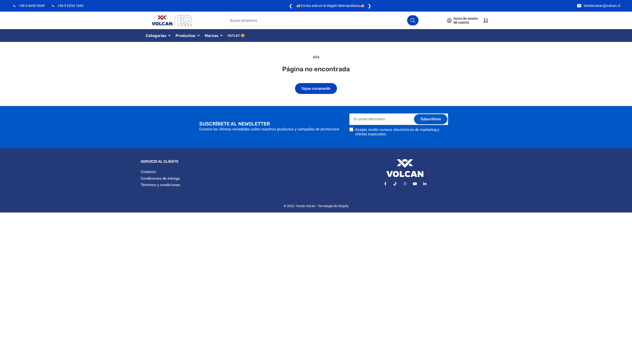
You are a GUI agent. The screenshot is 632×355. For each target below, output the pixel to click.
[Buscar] (412, 20)
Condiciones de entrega (160, 178)
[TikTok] (395, 184)
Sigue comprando (316, 88)
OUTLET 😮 (236, 35)
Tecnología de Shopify (333, 206)
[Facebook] (385, 184)
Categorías (156, 35)
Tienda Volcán (305, 206)
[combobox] (322, 20)
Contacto (148, 172)
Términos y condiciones (160, 185)
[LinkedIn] (424, 184)
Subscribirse (430, 119)
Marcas (211, 35)
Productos (186, 35)
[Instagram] (405, 184)
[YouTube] (415, 184)
